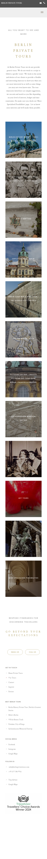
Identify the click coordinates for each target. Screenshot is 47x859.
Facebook (11, 744)
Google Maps (12, 754)
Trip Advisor (12, 780)
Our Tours (12, 678)
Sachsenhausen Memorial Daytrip (20, 729)
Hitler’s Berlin (13, 715)
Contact (11, 682)
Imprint (11, 687)
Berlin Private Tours (11, 3)
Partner (11, 691)
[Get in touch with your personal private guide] (41, 3)
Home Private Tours (15, 673)
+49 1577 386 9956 (14, 771)
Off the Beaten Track (15, 719)
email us (15, 652)
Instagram (12, 749)
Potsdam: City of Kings (16, 724)
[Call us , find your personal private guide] (44, 3)
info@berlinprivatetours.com (19, 767)
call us (32, 652)
